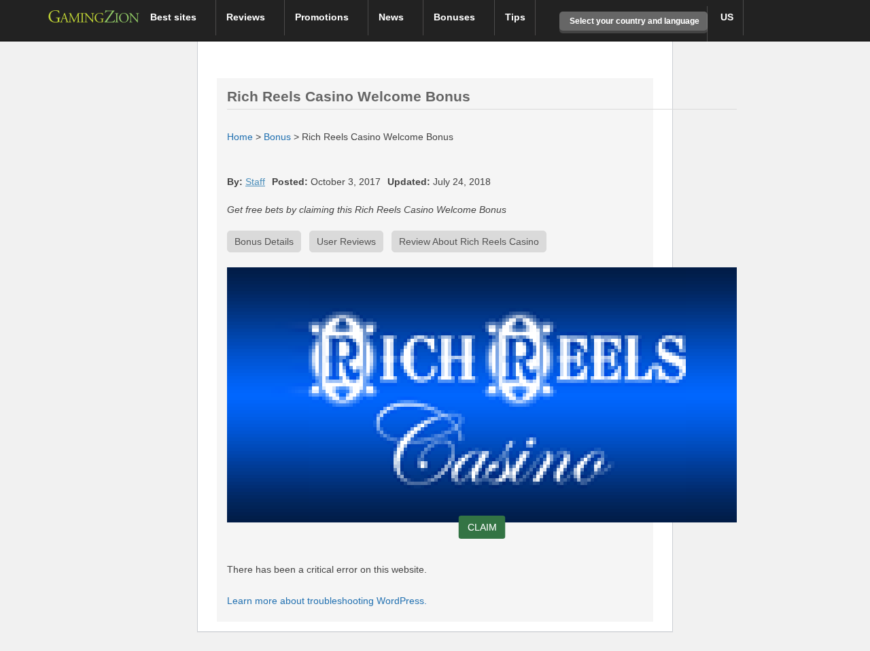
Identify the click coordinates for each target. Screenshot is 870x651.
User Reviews (346, 241)
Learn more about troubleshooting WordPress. (327, 600)
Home (240, 136)
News (392, 17)
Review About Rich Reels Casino (469, 241)
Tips (515, 17)
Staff (255, 181)
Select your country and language (633, 21)
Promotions (323, 17)
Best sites (174, 17)
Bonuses (456, 17)
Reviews (247, 17)
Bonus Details (264, 241)
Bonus (277, 136)
